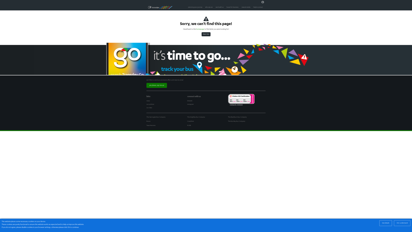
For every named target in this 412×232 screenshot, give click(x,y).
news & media (246, 7)
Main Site (206, 34)
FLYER (189, 125)
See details (385, 223)
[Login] (262, 2)
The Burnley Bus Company (236, 121)
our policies (150, 104)
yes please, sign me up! (156, 85)
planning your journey (195, 7)
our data (149, 108)
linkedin (189, 101)
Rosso (148, 121)
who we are (209, 7)
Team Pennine (150, 125)
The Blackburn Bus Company (237, 117)
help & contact (258, 7)
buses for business (233, 7)
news (148, 101)
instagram (190, 104)
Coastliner (190, 121)
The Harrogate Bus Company (155, 117)
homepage (200, 29)
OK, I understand (402, 223)
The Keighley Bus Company (196, 117)
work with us (220, 7)
